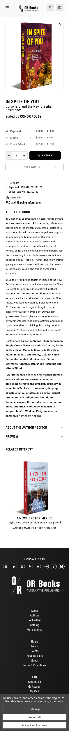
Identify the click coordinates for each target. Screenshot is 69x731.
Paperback (16, 131)
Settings (34, 709)
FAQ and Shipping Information (23, 202)
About (34, 610)
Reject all (34, 717)
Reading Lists (34, 655)
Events (34, 651)
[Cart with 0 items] (59, 7)
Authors (34, 615)
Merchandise (34, 629)
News (34, 646)
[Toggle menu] (7, 8)
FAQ (34, 677)
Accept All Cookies (34, 725)
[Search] (50, 7)
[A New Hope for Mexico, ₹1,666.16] (34, 488)
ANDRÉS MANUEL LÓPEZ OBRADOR (34, 528)
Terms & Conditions (34, 665)
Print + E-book (17, 144)
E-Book (14, 137)
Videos (35, 660)
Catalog (34, 625)
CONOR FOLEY (30, 116)
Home (34, 641)
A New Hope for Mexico (34, 518)
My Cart (34, 691)
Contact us (34, 682)
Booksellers (34, 620)
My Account (34, 686)
